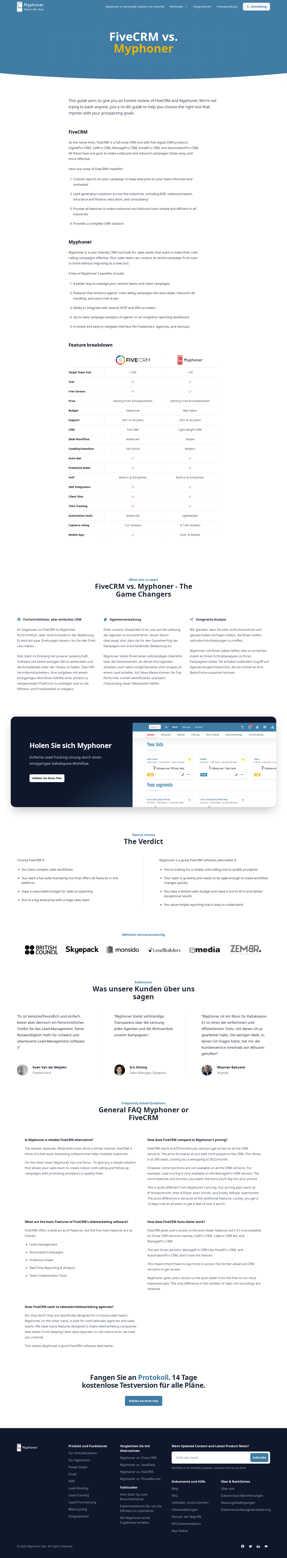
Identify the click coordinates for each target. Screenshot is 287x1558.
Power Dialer (78, 1467)
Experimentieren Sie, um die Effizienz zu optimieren (140, 1508)
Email (73, 1474)
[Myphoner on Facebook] (243, 1546)
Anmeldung (259, 6)
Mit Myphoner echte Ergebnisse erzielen (135, 1520)
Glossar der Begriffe (186, 1517)
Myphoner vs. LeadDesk (137, 1465)
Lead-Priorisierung (82, 1502)
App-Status (180, 1531)
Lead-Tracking (79, 1495)
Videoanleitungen (185, 1509)
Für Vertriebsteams (83, 1453)
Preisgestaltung (227, 6)
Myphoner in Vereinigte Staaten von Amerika (135, 6)
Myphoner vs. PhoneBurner (140, 1479)
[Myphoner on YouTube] (266, 1546)
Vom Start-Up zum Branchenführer (133, 1496)
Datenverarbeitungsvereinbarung (246, 1509)
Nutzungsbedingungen (238, 1502)
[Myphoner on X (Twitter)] (250, 1546)
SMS (72, 1481)
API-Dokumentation (186, 1524)
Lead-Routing (78, 1488)
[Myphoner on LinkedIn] (258, 1546)
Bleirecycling (78, 1509)
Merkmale (176, 6)
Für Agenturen (79, 1460)
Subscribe (259, 1457)
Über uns (227, 1488)
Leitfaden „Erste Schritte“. (190, 1502)
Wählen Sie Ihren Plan (47, 778)
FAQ (175, 1495)
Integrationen (202, 6)
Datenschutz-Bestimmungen (242, 1495)
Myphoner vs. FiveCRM (136, 1472)
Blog (175, 1488)
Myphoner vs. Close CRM (138, 1458)
